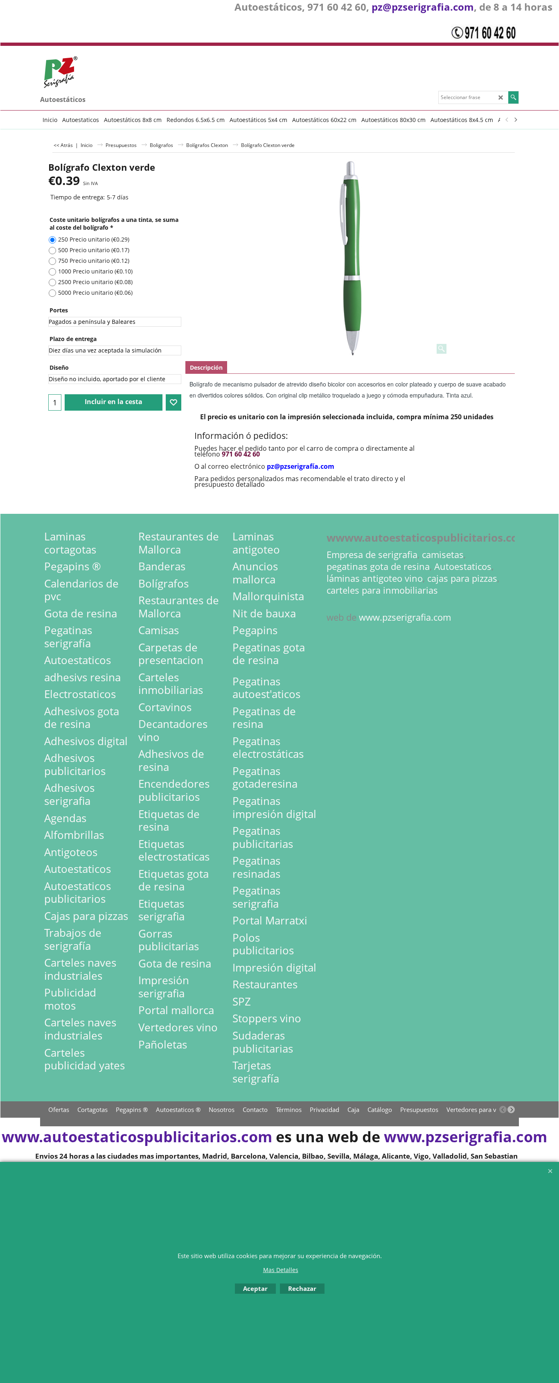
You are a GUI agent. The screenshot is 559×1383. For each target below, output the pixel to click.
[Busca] (513, 97)
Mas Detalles (280, 1270)
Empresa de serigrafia (372, 554)
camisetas (443, 554)
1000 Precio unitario (95, 271)
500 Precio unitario (93, 250)
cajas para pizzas (462, 578)
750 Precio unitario (93, 260)
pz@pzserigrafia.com (423, 7)
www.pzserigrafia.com (405, 617)
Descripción (206, 367)
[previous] (507, 119)
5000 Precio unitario (95, 292)
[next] (515, 119)
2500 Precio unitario (95, 282)
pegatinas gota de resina (378, 566)
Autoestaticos (462, 566)
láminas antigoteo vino (375, 578)
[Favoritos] (173, 402)
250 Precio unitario (93, 239)
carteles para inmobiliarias (382, 590)
